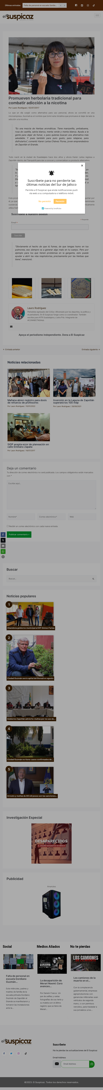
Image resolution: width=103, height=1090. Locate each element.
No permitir (44, 202)
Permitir (60, 202)
